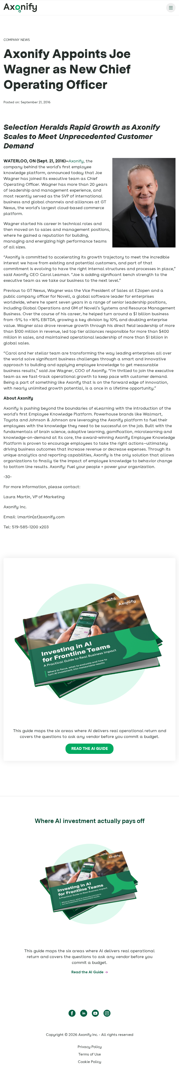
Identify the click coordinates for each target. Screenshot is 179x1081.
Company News (16, 40)
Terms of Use (89, 1054)
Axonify (76, 160)
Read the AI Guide (89, 748)
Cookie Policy (89, 1062)
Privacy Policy (90, 1047)
